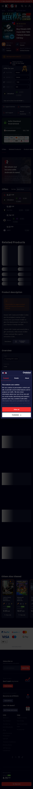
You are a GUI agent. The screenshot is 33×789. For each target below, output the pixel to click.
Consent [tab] (6, 378)
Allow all (16, 409)
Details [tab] (16, 378)
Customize (15, 415)
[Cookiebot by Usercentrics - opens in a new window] (23, 373)
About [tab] (27, 378)
